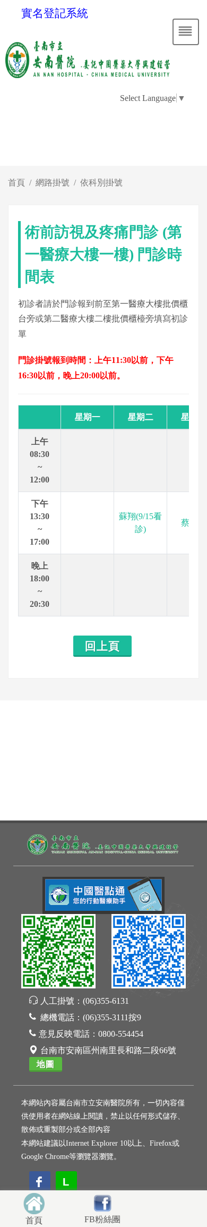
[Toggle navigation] (185, 32)
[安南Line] (58, 953)
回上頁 (102, 646)
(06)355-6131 (106, 1000)
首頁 (16, 182)
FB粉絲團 (102, 1219)
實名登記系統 (54, 13)
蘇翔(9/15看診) (140, 523)
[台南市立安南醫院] (103, 843)
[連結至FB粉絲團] (102, 1201)
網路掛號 (53, 182)
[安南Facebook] (148, 953)
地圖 (46, 1064)
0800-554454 (120, 1033)
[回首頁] (34, 1202)
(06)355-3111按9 (112, 1017)
